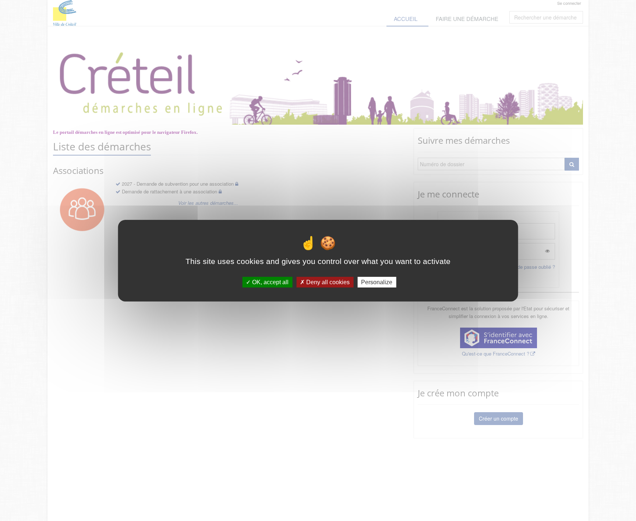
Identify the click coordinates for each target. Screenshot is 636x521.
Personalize (376, 282)
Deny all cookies (327, 282)
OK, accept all (270, 282)
